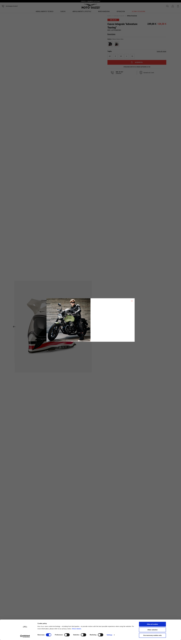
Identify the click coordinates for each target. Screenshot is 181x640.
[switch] (67, 634)
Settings (109, 635)
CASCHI (63, 11)
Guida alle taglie (161, 51)
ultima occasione (132, 16)
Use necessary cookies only (152, 635)
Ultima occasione (138, 11)
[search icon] (167, 6)
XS (109, 56)
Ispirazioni (121, 11)
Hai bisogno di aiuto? (12, 6)
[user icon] (173, 6)
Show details (76, 629)
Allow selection (152, 630)
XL (132, 56)
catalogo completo (118, 16)
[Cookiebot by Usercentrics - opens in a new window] (25, 636)
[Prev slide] (14, 327)
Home (109, 16)
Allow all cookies (152, 624)
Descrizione (111, 34)
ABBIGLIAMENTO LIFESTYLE (81, 11)
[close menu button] (132, 301)
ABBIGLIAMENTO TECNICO (44, 11)
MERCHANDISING (104, 11)
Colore (109, 39)
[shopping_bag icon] (178, 6)
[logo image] (91, 6)
